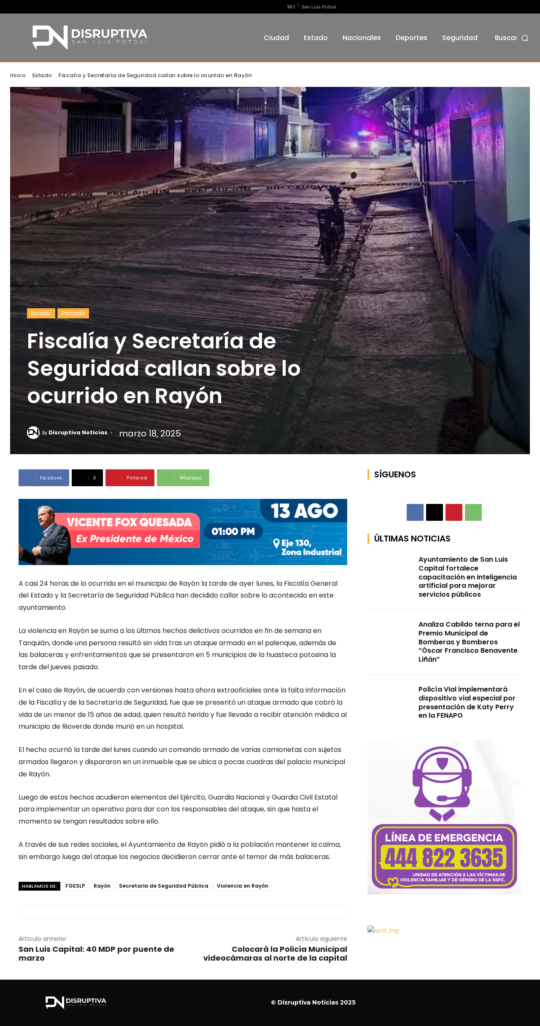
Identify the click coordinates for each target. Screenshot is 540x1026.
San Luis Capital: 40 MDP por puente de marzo (96, 953)
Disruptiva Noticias (78, 432)
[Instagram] (28, 6)
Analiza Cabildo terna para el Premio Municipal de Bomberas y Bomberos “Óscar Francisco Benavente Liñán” (469, 641)
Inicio (17, 75)
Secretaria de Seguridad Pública (163, 885)
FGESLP (75, 885)
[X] (41, 6)
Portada (73, 313)
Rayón (102, 885)
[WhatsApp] (473, 512)
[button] (512, 38)
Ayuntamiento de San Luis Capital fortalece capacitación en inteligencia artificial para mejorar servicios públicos (467, 577)
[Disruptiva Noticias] (34, 432)
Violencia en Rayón (242, 885)
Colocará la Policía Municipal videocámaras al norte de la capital (275, 953)
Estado (42, 75)
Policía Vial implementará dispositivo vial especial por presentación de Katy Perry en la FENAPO (467, 702)
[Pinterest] (454, 512)
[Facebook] (14, 6)
